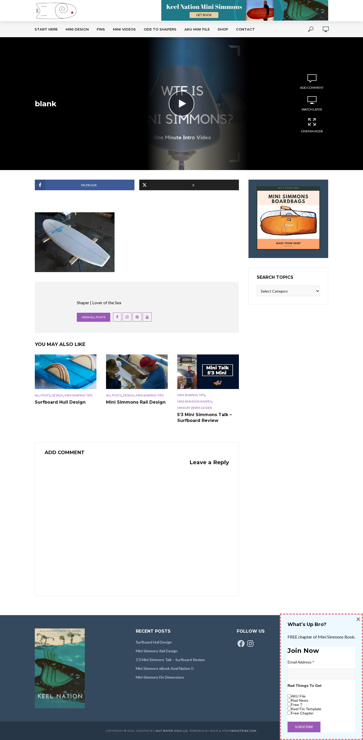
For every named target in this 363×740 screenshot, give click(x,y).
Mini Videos (124, 29)
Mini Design (77, 29)
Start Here (46, 29)
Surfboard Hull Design (60, 402)
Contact (245, 29)
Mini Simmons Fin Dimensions (160, 677)
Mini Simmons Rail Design (136, 402)
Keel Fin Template (306, 709)
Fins (101, 29)
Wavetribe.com (243, 730)
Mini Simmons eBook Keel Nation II (165, 668)
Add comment (312, 88)
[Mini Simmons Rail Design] (137, 371)
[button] (75, 242)
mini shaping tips (78, 395)
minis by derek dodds (194, 408)
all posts (42, 395)
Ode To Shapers (160, 29)
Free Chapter (302, 713)
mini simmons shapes (194, 401)
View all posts (93, 317)
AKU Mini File (197, 29)
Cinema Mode (312, 131)
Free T (296, 705)
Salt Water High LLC (171, 730)
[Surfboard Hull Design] (65, 371)
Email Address (301, 662)
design (57, 395)
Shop (223, 29)
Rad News (299, 700)
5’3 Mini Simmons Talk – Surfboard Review (204, 417)
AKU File (298, 696)
